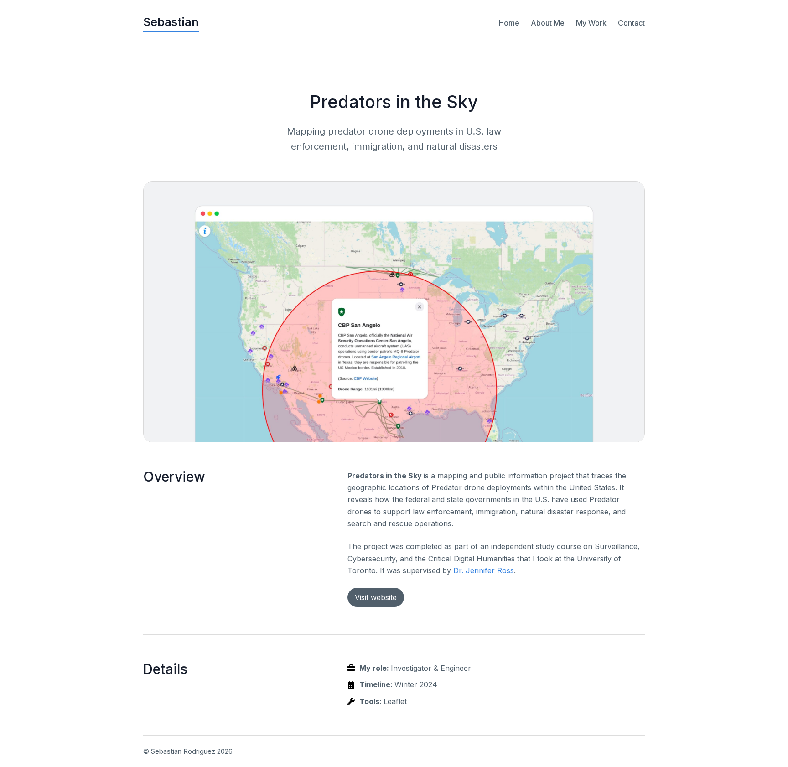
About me (548, 22)
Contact (631, 22)
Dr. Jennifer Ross (483, 570)
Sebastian (171, 22)
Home (509, 22)
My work (591, 22)
